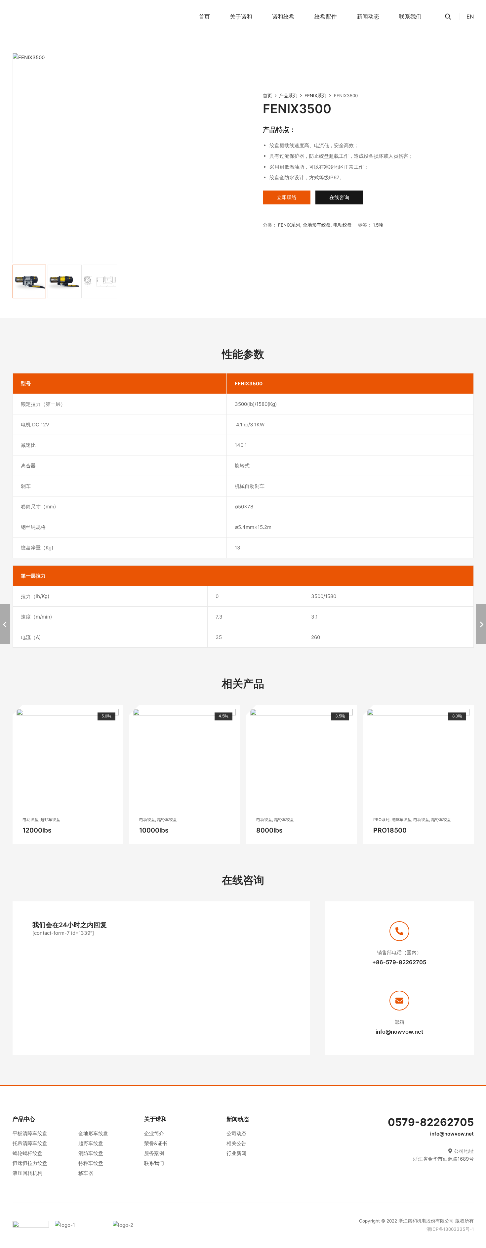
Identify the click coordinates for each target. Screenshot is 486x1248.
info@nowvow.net (399, 1031)
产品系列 (288, 95)
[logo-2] (142, 1225)
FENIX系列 (315, 95)
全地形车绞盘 (93, 1133)
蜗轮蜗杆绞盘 (27, 1153)
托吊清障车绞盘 (30, 1143)
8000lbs (269, 830)
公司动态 (236, 1133)
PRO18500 (390, 830)
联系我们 (154, 1163)
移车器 (85, 1173)
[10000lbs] (184, 760)
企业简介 (154, 1133)
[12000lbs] (68, 760)
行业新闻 (236, 1153)
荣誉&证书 (155, 1143)
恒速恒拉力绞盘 (30, 1163)
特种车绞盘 (90, 1163)
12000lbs (37, 830)
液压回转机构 (27, 1173)
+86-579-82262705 (399, 962)
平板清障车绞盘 (30, 1133)
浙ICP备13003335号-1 (450, 1228)
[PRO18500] (418, 760)
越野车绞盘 (90, 1143)
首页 (267, 95)
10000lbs (154, 830)
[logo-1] (81, 1225)
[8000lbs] (301, 760)
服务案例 (154, 1153)
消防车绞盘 (90, 1153)
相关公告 (236, 1143)
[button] (255, 16)
